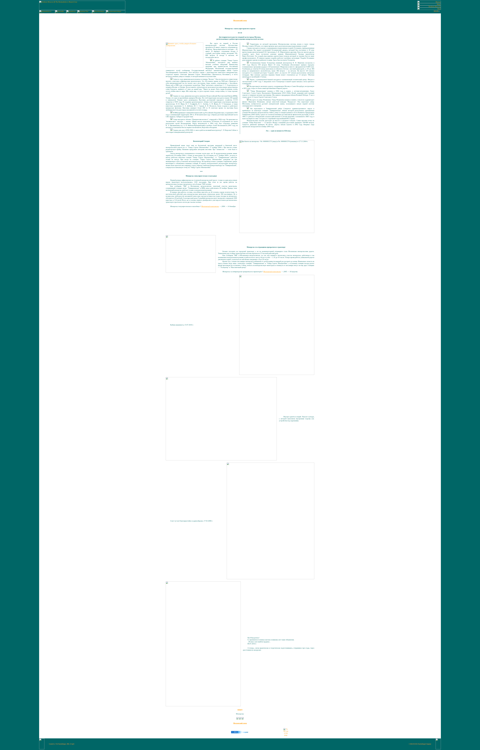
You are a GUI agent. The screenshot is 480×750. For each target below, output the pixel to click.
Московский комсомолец (210, 206)
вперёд (240, 710)
